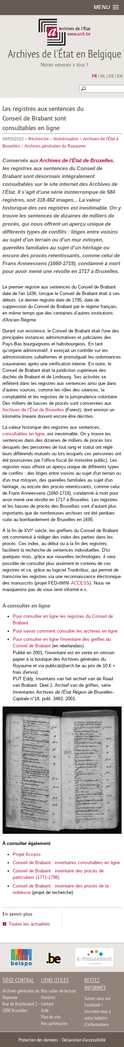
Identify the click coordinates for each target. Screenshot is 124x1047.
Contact (47, 1004)
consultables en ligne (23, 433)
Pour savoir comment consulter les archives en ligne (65, 631)
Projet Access (27, 854)
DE (111, 76)
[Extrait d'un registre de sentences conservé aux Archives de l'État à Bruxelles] (62, 832)
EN (120, 76)
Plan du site (51, 1017)
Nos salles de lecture (58, 991)
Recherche (38, 139)
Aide (45, 1011)
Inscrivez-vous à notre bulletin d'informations (97, 1018)
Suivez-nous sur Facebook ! (97, 1002)
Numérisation (66, 139)
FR (94, 76)
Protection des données (38, 1040)
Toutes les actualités (29, 924)
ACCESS (80, 583)
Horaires (48, 998)
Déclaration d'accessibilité (84, 1040)
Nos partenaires (54, 1024)
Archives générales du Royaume (55, 146)
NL (102, 76)
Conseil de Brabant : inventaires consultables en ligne (66, 862)
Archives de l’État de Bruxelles (76, 160)
